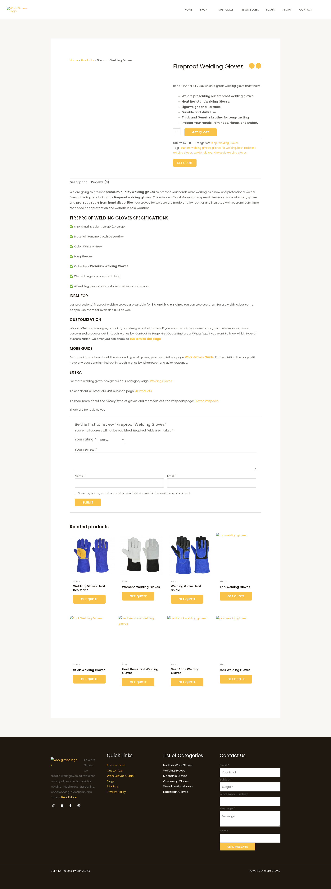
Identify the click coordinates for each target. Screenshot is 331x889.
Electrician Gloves (175, 792)
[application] (208, 10)
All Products (143, 391)
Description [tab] (78, 182)
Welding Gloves (228, 143)
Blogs (111, 781)
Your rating (85, 439)
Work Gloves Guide (120, 776)
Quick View (92, 575)
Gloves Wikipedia (206, 401)
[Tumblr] (70, 806)
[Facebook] (62, 806)
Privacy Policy (116, 792)
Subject (226, 779)
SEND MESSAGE (237, 847)
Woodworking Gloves (178, 786)
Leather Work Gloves (178, 765)
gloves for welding (224, 148)
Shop (214, 143)
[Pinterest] (79, 806)
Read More (69, 797)
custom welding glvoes (196, 148)
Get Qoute (185, 163)
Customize (115, 770)
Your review (86, 449)
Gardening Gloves (176, 781)
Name (80, 476)
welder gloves (203, 152)
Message (227, 808)
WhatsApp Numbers (234, 794)
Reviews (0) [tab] (100, 182)
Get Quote (200, 132)
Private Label (116, 765)
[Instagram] (54, 806)
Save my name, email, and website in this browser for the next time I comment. (134, 493)
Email (172, 476)
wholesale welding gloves (230, 152)
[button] (322, 10)
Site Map (113, 786)
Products (87, 60)
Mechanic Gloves (175, 776)
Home (74, 60)
